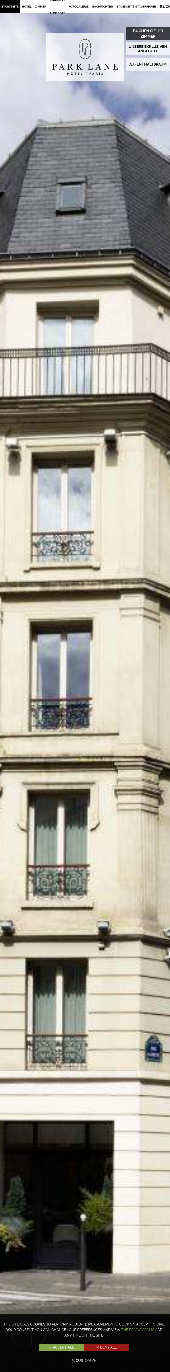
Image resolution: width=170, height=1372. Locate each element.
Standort (124, 6)
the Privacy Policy (138, 1330)
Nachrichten (102, 6)
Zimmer (40, 6)
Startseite (10, 6)
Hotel (27, 6)
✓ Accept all (61, 1347)
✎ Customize (84, 1360)
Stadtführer (145, 6)
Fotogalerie (79, 6)
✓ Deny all (106, 1347)
